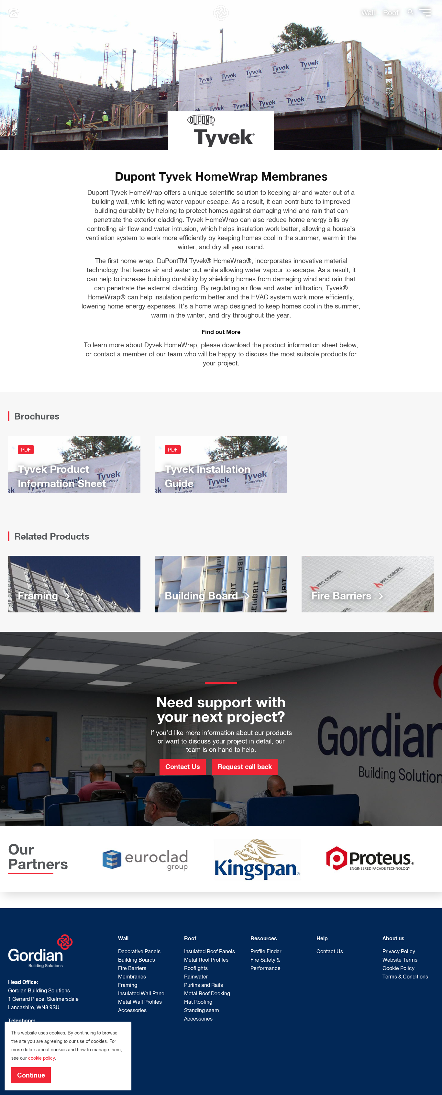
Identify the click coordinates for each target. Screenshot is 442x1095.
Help (322, 938)
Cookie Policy (398, 968)
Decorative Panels (139, 951)
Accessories (132, 1010)
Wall (368, 12)
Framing (127, 985)
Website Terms (399, 960)
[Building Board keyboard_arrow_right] (221, 583)
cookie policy (41, 1058)
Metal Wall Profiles (140, 1002)
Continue (31, 1075)
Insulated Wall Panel (142, 993)
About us (393, 938)
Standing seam (201, 1010)
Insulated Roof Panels (209, 951)
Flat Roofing (198, 1002)
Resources (263, 938)
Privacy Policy (398, 951)
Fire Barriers (132, 968)
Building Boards (136, 960)
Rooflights (196, 968)
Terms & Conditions (405, 976)
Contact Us (182, 766)
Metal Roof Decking (207, 993)
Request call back (245, 766)
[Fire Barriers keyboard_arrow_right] (368, 583)
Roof (391, 12)
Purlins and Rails (203, 985)
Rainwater (196, 976)
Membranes (132, 976)
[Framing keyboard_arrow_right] (74, 583)
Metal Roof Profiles (206, 960)
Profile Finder (265, 951)
